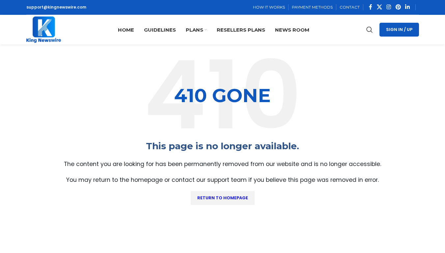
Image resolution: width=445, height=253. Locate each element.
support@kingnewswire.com (56, 7)
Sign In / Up (399, 29)
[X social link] (379, 7)
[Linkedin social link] (407, 7)
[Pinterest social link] (398, 7)
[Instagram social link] (388, 7)
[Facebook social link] (371, 7)
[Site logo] (43, 29)
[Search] (369, 29)
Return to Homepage (222, 198)
